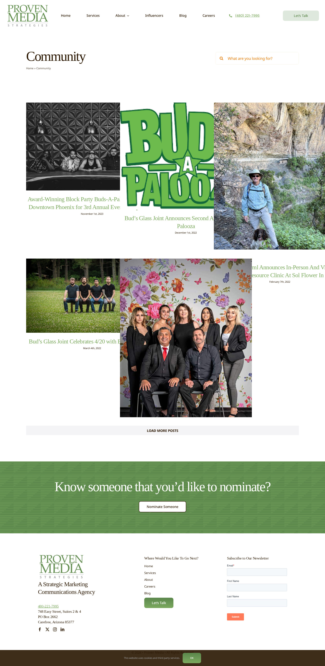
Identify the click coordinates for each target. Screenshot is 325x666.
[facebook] (40, 629)
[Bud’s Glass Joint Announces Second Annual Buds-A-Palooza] (186, 156)
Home (29, 68)
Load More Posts (162, 430)
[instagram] (55, 629)
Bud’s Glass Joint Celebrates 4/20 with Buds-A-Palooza (92, 341)
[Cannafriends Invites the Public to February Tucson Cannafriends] (186, 356)
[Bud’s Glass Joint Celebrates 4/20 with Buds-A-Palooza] (92, 296)
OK (192, 658)
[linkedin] (62, 629)
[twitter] (47, 629)
